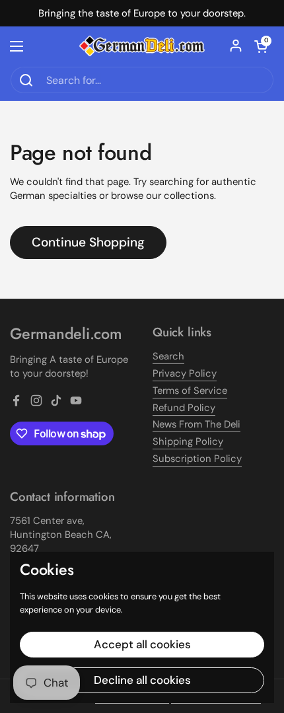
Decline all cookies (142, 680)
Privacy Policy (185, 373)
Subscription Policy (197, 458)
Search (168, 356)
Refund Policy (184, 407)
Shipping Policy (188, 441)
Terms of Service (190, 390)
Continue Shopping (88, 242)
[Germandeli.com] (142, 46)
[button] (261, 46)
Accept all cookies (142, 644)
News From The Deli (196, 424)
